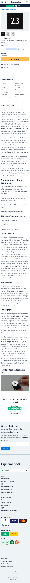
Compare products (7, 481)
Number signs (12, 9)
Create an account (7, 487)
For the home (4, 9)
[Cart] (27, 2)
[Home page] (15, 464)
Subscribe (6, 448)
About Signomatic (7, 502)
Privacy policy (4, 558)
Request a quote (6, 489)
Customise (16, 59)
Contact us (4, 500)
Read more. (25, 437)
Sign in (3, 484)
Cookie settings (5, 564)
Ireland (7, 470)
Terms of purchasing (6, 561)
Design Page (5, 478)
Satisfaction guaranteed (9, 511)
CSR (2, 508)
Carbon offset (6, 505)
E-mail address (5, 440)
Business (3, 566)
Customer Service (7, 492)
